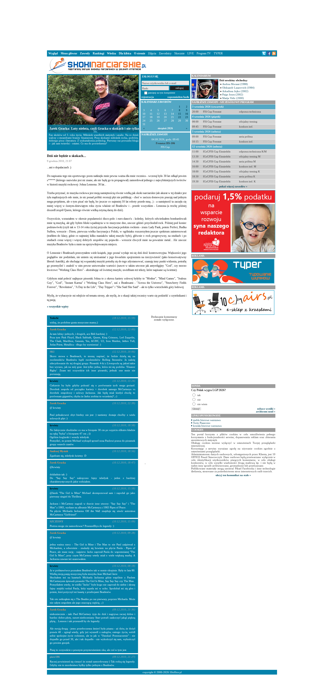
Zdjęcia (152, 53)
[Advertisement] (162, 24)
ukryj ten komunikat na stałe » (233, 475)
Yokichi (54, 318)
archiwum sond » (265, 411)
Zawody (85, 53)
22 (179, 117)
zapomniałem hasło (178, 96)
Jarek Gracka (58, 329)
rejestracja (147, 96)
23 (186, 117)
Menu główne (69, 53)
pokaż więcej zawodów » (233, 186)
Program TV (204, 53)
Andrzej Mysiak (59, 451)
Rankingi (98, 53)
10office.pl (176, 672)
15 (179, 114)
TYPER (218, 53)
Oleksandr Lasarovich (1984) (238, 87)
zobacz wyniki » (266, 408)
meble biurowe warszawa (207, 420)
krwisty (54, 425)
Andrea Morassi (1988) (235, 84)
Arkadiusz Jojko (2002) (235, 91)
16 (186, 114)
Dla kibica (125, 53)
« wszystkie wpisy (58, 306)
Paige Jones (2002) (232, 94)
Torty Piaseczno (201, 422)
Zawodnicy (165, 53)
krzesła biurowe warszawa (207, 425)
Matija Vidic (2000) (233, 98)
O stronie (139, 53)
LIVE (190, 53)
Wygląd (53, 53)
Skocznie (179, 53)
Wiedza (111, 53)
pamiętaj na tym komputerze (161, 92)
